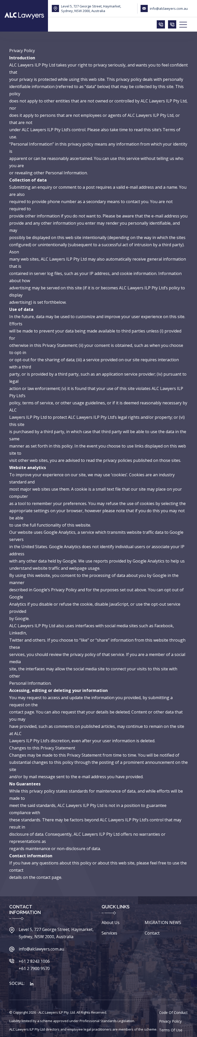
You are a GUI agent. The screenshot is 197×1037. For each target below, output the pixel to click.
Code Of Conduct (173, 1012)
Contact (152, 933)
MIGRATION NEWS (163, 922)
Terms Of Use (170, 1030)
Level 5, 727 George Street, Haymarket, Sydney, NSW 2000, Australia (91, 8)
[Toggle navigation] (183, 24)
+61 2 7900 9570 (34, 968)
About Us (111, 922)
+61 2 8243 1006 (34, 961)
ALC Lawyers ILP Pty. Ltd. (57, 1012)
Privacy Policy (170, 1021)
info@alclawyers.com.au (169, 8)
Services (109, 933)
